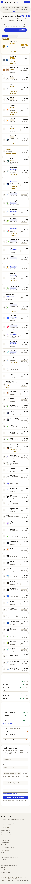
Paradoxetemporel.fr (14, 418)
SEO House (12, 56)
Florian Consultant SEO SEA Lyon (14, 488)
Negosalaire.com (14, 248)
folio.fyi (12, 561)
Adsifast (12, 555)
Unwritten (13, 581)
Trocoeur (12, 357)
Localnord (13, 455)
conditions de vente (20, 800)
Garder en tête (24, 47)
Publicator (13, 368)
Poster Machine (14, 621)
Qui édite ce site (5, 842)
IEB (10, 180)
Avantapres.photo (14, 286)
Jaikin (7, 147)
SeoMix (12, 411)
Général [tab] (5, 36)
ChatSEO (13, 41)
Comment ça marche (6, 834)
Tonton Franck (14, 167)
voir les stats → (15, 11)
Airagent (12, 502)
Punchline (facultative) (8, 780)
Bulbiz (11, 628)
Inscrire (27, 2)
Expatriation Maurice (14, 226)
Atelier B (12, 324)
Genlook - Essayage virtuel (14, 239)
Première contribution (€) (8, 788)
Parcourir (25, 773)
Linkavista (12, 350)
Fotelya (12, 398)
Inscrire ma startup (5, 832)
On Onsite (12, 432)
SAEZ (11, 568)
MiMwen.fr (13, 601)
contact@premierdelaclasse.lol (9, 865)
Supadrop (12, 482)
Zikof (11, 535)
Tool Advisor (13, 97)
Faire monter (25, 60)
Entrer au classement (15, 30)
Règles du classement (6, 840)
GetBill (11, 374)
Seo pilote (13, 273)
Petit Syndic (13, 391)
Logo (4, 771)
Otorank (12, 475)
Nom (4, 756)
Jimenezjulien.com (5, 872)
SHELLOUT (13, 641)
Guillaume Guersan (15, 67)
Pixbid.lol (12, 84)
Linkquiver (13, 105)
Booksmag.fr (13, 201)
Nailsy (11, 522)
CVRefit (12, 256)
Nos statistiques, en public (7, 847)
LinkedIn (3, 869)
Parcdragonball (14, 661)
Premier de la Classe (10, 2)
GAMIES (12, 333)
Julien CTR (12, 462)
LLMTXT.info (13, 668)
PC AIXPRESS (10, 381)
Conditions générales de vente (8, 855)
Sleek (11, 548)
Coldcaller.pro (14, 126)
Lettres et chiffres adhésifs (14, 341)
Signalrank (13, 303)
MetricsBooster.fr (14, 135)
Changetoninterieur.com (14, 444)
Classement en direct (6, 830)
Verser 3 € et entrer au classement (15, 797)
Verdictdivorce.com (14, 541)
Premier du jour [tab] (12, 36)
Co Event (12, 648)
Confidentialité (5, 859)
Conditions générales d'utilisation (9, 857)
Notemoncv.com (14, 315)
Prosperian (13, 529)
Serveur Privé (10, 294)
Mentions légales (5, 852)
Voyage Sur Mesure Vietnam (14, 425)
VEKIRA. (12, 159)
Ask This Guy (13, 615)
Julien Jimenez (4, 867)
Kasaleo (12, 608)
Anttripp (12, 468)
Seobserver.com (14, 265)
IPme (7, 515)
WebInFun (13, 405)
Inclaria (12, 575)
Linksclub (12, 118)
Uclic (11, 495)
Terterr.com (13, 588)
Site (3, 764)
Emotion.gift (13, 209)
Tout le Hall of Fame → (8, 723)
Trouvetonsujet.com (14, 595)
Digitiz (11, 76)
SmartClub (13, 218)
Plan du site (4, 845)
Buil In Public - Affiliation (14, 635)
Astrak (11, 438)
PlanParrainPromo (14, 655)
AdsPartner (13, 192)
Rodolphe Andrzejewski (14, 508)
